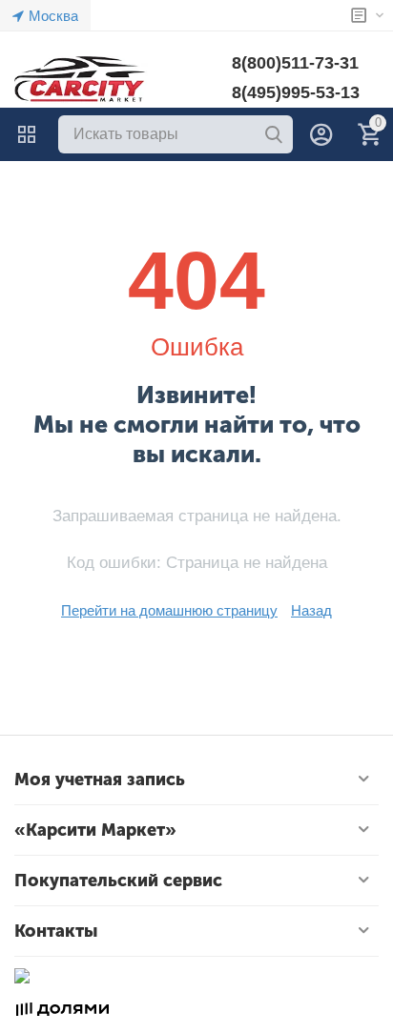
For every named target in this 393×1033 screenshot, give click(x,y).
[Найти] (274, 134)
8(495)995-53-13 (296, 92)
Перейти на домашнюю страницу (169, 610)
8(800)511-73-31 (295, 62)
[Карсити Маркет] (81, 79)
